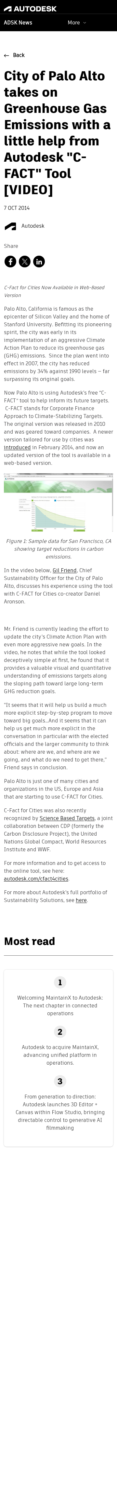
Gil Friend (65, 570)
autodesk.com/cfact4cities (36, 879)
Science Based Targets (67, 818)
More (74, 22)
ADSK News (18, 23)
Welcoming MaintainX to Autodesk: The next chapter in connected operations (60, 1005)
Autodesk (32, 226)
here (81, 900)
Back (19, 55)
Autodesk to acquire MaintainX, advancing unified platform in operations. (60, 1055)
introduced (17, 448)
